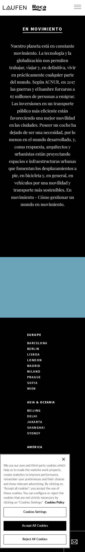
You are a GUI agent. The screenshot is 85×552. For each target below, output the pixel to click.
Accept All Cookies (35, 525)
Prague (34, 377)
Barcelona (37, 343)
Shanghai (36, 427)
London (34, 360)
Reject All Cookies (34, 539)
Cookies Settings (35, 512)
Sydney (33, 433)
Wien (31, 388)
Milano (33, 371)
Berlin (33, 349)
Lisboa (33, 354)
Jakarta (34, 422)
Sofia (32, 383)
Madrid (33, 366)
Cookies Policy (54, 502)
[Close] (63, 459)
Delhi (32, 416)
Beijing (34, 410)
